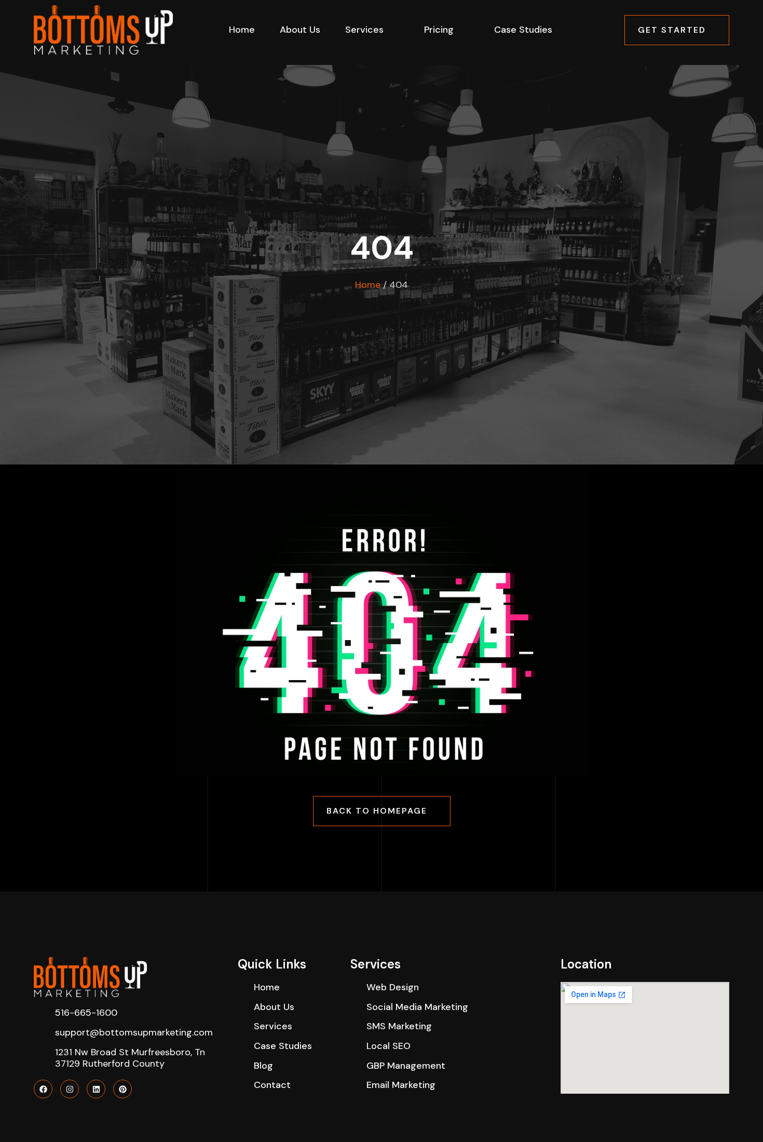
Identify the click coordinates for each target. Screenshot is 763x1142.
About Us (300, 29)
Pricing (439, 29)
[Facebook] (43, 1089)
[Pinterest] (122, 1089)
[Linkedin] (96, 1089)
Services (364, 29)
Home (242, 29)
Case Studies (523, 29)
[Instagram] (69, 1089)
